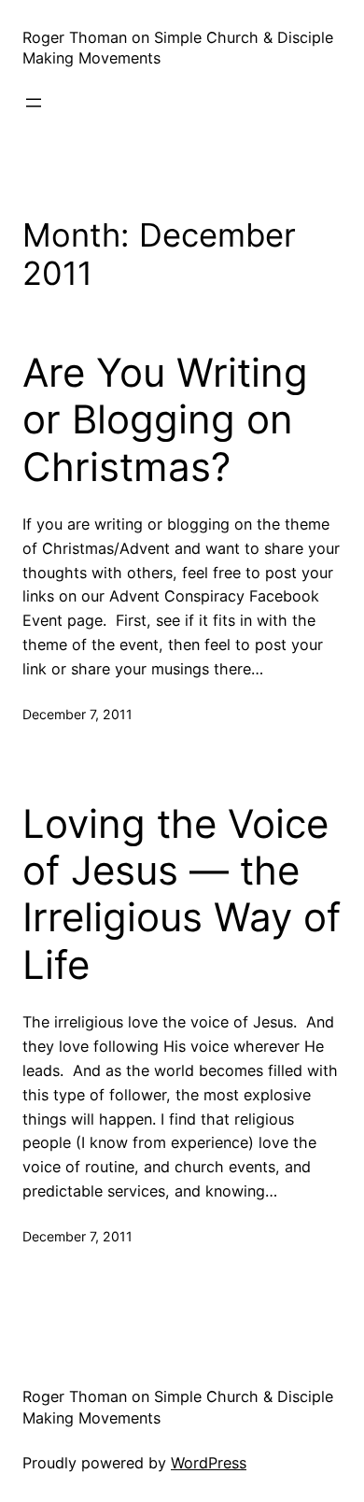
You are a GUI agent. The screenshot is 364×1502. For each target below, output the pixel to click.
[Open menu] (33, 103)
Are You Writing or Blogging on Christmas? (165, 419)
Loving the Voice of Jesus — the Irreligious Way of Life (181, 894)
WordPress (208, 1462)
